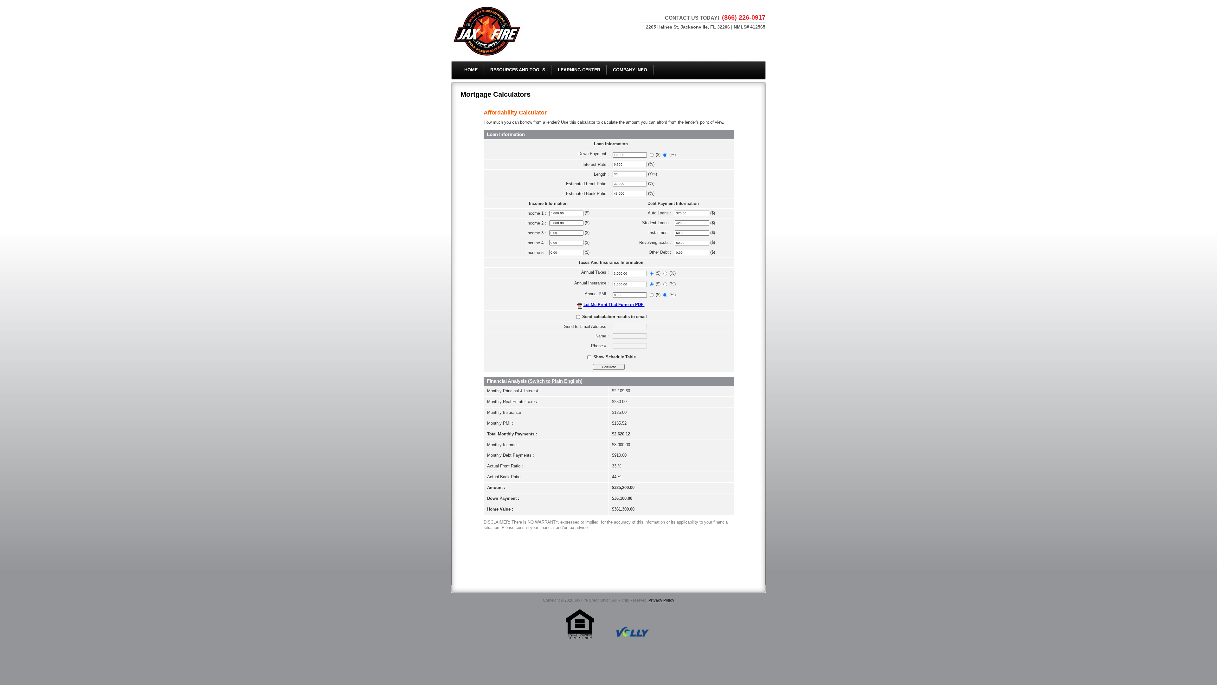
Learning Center (579, 69)
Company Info (630, 69)
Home (471, 69)
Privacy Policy (661, 600)
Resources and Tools (517, 69)
